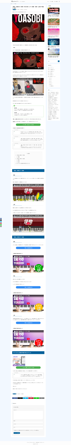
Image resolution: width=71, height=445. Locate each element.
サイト (14, 427)
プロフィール (41, 442)
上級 (18, 157)
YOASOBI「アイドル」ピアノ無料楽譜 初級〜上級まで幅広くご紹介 (31, 131)
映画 (58, 118)
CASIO (50, 78)
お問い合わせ (37, 442)
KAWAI (50, 79)
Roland (50, 82)
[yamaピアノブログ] (15, 1)
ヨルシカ (49, 115)
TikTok (49, 100)
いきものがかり (50, 103)
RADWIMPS (55, 97)
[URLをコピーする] (41, 398)
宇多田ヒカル (50, 118)
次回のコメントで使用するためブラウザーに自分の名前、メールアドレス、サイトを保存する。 (26, 430)
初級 (18, 156)
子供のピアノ (54, 116)
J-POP (53, 93)
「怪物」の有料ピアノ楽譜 (21, 158)
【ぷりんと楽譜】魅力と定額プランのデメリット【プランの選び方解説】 (31, 374)
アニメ (55, 103)
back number (53, 92)
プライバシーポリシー (32, 442)
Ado (49, 92)
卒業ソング (53, 115)
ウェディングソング (51, 104)
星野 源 (54, 118)
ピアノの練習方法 (52, 69)
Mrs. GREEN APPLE (51, 96)
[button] (14, 398)
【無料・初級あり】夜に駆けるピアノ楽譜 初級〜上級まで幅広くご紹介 (31, 138)
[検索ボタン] (59, 1)
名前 (14, 420)
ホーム (28, 442)
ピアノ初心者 (50, 111)
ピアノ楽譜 (14, 9)
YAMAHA (50, 84)
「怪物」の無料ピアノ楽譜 (21, 155)
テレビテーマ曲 (50, 108)
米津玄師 (49, 119)
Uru (52, 100)
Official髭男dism (50, 97)
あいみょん (54, 101)
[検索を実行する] (58, 61)
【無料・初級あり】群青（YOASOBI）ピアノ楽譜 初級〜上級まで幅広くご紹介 (31, 145)
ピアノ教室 (54, 111)
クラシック (56, 104)
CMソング (49, 93)
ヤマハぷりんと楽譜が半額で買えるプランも (23, 163)
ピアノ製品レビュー (52, 76)
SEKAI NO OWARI (54, 99)
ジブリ (56, 107)
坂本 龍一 (49, 116)
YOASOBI (18, 9)
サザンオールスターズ (51, 107)
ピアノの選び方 (51, 71)
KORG (50, 81)
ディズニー (55, 108)
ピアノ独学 (54, 112)
